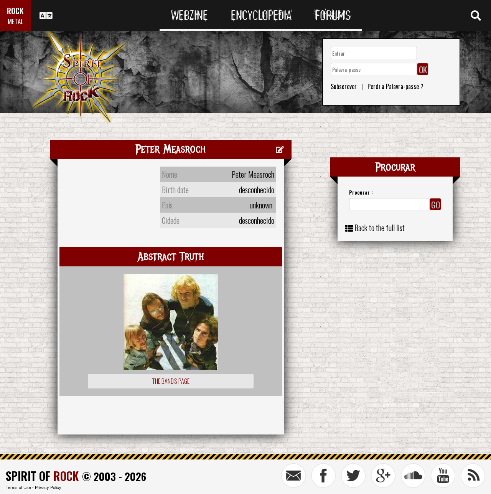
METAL (15, 21)
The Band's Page (170, 381)
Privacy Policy (48, 487)
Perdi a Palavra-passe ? (395, 86)
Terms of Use (18, 487)
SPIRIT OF (42, 475)
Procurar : (361, 192)
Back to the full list (379, 227)
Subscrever (344, 86)
